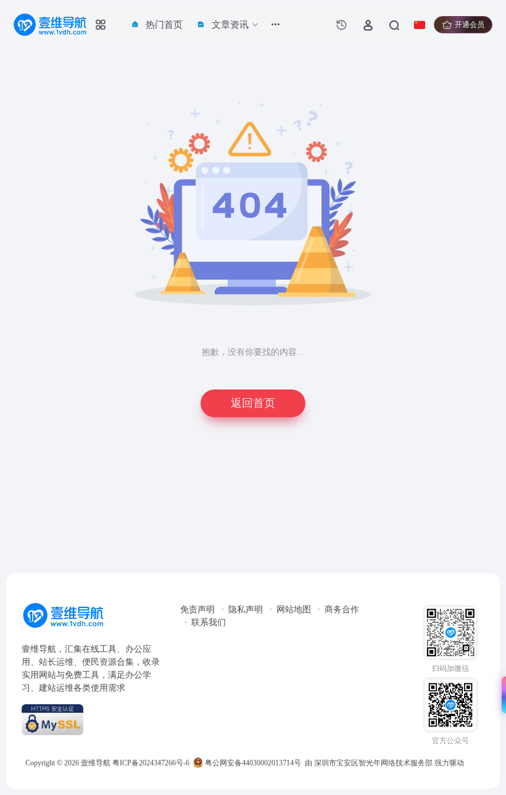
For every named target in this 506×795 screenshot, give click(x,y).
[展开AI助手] (501, 695)
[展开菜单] (275, 25)
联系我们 (208, 622)
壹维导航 (95, 763)
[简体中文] (419, 24)
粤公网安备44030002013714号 (252, 763)
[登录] (368, 24)
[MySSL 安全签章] (95, 719)
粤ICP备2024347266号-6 (150, 763)
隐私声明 (245, 609)
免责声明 (197, 609)
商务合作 (342, 609)
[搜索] (393, 24)
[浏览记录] (341, 25)
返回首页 (253, 403)
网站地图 (293, 609)
